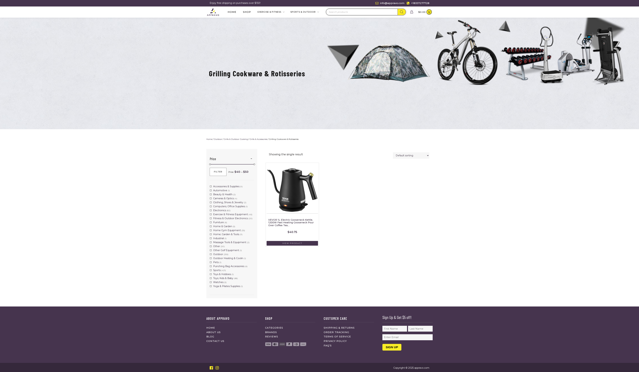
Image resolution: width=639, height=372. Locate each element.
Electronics (219, 210)
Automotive (220, 190)
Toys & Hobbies (222, 274)
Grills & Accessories (258, 139)
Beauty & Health (222, 194)
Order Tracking (336, 332)
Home (232, 11)
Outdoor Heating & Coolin (228, 258)
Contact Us (215, 341)
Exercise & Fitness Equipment (230, 214)
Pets (216, 262)
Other (216, 246)
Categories (274, 327)
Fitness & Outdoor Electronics (230, 218)
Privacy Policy (335, 341)
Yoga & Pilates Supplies (226, 286)
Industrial (218, 238)
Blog (210, 336)
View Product (292, 243)
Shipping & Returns (339, 327)
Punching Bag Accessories (228, 266)
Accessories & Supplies (226, 186)
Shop (247, 11)
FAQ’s (328, 345)
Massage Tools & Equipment (229, 242)
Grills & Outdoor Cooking (236, 139)
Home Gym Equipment (227, 230)
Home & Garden (222, 226)
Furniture (218, 222)
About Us (213, 332)
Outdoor (218, 139)
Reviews (271, 336)
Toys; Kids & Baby (223, 278)
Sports (217, 270)
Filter (218, 171)
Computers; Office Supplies (229, 206)
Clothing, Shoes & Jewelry (228, 202)
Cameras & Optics (223, 198)
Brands (271, 332)
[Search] (402, 12)
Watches (218, 282)
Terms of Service (337, 336)
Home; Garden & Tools (226, 234)
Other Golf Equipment (226, 250)
